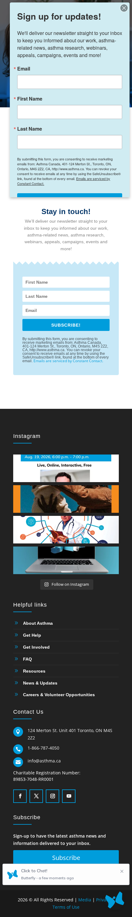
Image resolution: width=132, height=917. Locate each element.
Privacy (103, 900)
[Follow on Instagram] (52, 795)
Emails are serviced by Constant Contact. (68, 360)
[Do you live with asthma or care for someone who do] (66, 560)
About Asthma (38, 623)
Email (23, 68)
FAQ (27, 659)
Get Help (32, 635)
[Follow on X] (35, 795)
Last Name (29, 128)
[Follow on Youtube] (68, 795)
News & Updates (40, 683)
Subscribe (66, 858)
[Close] (124, 8)
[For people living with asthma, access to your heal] (66, 529)
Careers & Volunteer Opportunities (59, 694)
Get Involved (36, 647)
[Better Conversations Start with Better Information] (66, 499)
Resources (34, 671)
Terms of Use (66, 907)
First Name (29, 98)
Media (84, 900)
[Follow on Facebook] (19, 795)
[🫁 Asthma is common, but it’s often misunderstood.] (66, 468)
